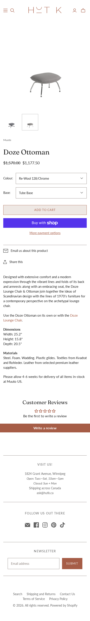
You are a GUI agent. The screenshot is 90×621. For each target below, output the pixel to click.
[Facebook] (36, 525)
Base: (6, 193)
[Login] (74, 10)
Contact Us (67, 594)
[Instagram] (45, 525)
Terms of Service (34, 599)
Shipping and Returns (41, 594)
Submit (72, 563)
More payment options (45, 233)
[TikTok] (62, 525)
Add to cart (45, 210)
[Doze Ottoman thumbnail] (11, 122)
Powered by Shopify (63, 605)
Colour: (8, 178)
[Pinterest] (53, 525)
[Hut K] (45, 10)
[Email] (27, 525)
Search (17, 594)
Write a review (45, 428)
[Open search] (12, 10)
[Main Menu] (5, 10)
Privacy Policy (58, 599)
